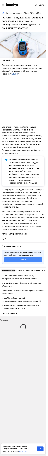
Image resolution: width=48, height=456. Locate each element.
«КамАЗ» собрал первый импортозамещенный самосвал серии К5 (21, 299)
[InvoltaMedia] (12, 5)
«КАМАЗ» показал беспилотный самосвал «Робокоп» (22, 284)
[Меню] (3, 5)
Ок (40, 449)
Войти (23, 259)
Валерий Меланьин (18, 234)
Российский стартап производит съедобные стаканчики (23, 292)
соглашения (23, 451)
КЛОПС (14, 74)
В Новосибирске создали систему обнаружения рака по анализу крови (19, 277)
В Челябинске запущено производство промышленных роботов (20, 307)
